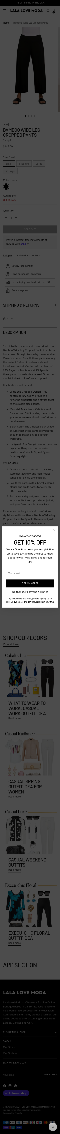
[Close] (54, 530)
